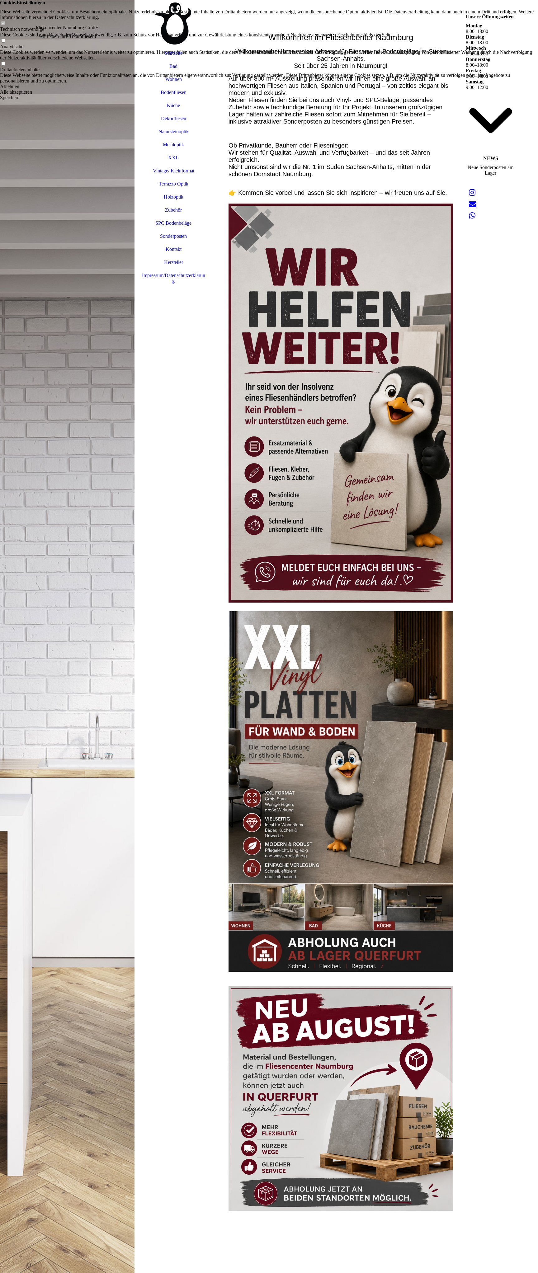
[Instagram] (472, 193)
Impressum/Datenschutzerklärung (173, 278)
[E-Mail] (472, 204)
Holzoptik (173, 197)
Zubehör (173, 210)
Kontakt (174, 249)
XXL (173, 157)
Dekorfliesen (173, 118)
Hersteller (173, 262)
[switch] (3, 23)
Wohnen (173, 79)
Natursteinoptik (173, 131)
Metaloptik (173, 144)
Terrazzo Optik (173, 183)
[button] (269, 86)
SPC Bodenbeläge (173, 223)
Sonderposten (173, 236)
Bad (173, 66)
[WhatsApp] (472, 216)
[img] (67, 636)
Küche (173, 105)
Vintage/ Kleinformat (173, 170)
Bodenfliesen (173, 92)
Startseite (173, 53)
